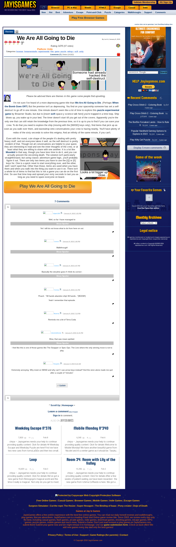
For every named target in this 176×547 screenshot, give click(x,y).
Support (148, 12)
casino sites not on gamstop (144, 24)
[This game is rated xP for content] (118, 55)
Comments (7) (55, 55)
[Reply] (112, 232)
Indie (145, 8)
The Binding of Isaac (105, 506)
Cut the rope (56, 506)
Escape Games (132, 500)
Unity (50, 49)
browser (19, 51)
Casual (132, 8)
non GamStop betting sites (164, 24)
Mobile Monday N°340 (91, 428)
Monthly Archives (149, 217)
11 (30, 438)
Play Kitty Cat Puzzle (140, 139)
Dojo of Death (140, 506)
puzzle (63, 51)
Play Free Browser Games (88, 17)
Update (62, 385)
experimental (43, 51)
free (52, 51)
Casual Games (65, 500)
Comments (160, 12)
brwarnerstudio (30, 51)
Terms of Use (71, 535)
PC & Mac (72, 8)
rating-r (70, 51)
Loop (33, 459)
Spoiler (65, 224)
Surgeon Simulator (38, 506)
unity (81, 51)
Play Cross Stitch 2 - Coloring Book (145, 105)
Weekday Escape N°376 (33, 428)
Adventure (68, 12)
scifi (76, 51)
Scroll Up (55, 405)
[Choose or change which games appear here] (164, 190)
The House (69, 506)
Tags (43, 7)
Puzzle (108, 12)
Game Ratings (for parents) (104, 535)
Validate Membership (144, 2)
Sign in (56, 415)
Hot (50, 12)
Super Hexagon (85, 506)
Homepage (67, 405)
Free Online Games (46, 500)
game (57, 51)
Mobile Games (100, 500)
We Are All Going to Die (88, 102)
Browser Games (83, 500)
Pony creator (125, 506)
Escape (79, 12)
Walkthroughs (134, 12)
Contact (124, 535)
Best (58, 12)
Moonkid (10, 152)
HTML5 (102, 8)
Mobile (88, 8)
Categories (119, 12)
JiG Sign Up (165, 2)
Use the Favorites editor (148, 208)
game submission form (116, 525)
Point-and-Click (93, 12)
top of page (73, 412)
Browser (55, 8)
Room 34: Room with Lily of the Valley (91, 461)
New (44, 12)
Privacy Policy (55, 535)
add (149, 197)
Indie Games (115, 500)
